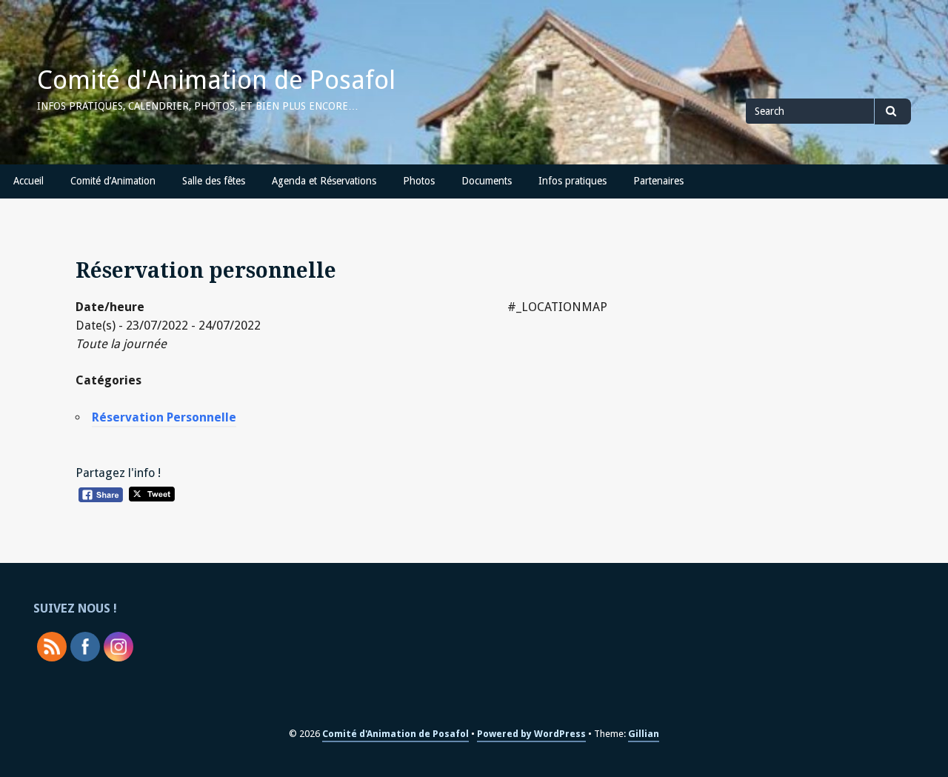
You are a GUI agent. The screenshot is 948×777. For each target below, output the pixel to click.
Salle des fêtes (213, 181)
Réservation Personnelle (164, 417)
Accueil (28, 181)
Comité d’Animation (113, 181)
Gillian (643, 733)
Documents (486, 181)
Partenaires (658, 181)
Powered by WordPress (531, 733)
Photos (419, 181)
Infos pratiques (572, 181)
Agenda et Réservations (324, 181)
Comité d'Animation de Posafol (216, 80)
